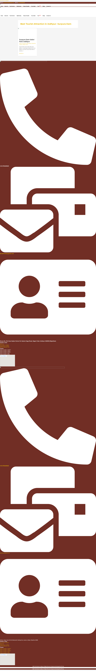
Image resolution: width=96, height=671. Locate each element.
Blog (27, 43)
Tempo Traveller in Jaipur (5, 649)
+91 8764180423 (21, 2)
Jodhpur (30, 43)
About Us (6, 6)
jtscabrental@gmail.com (9, 2)
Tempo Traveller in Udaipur (5, 650)
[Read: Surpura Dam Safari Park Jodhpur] (27, 32)
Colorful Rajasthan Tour (4, 347)
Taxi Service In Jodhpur (4, 0)
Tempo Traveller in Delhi (5, 652)
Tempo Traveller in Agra (4, 651)
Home (2, 6)
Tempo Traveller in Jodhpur (5, 648)
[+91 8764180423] (48, 464)
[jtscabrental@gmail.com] (48, 252)
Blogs (44, 6)
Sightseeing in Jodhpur (4, 346)
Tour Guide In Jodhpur (4, 344)
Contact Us (48, 6)
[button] (12, 6)
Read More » (21, 53)
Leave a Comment (22, 43)
